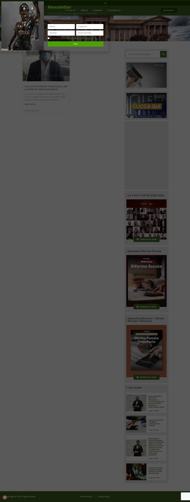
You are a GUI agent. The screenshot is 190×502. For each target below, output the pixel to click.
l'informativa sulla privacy (79, 38)
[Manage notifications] (5, 497)
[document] (95, 251)
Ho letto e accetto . (71, 38)
